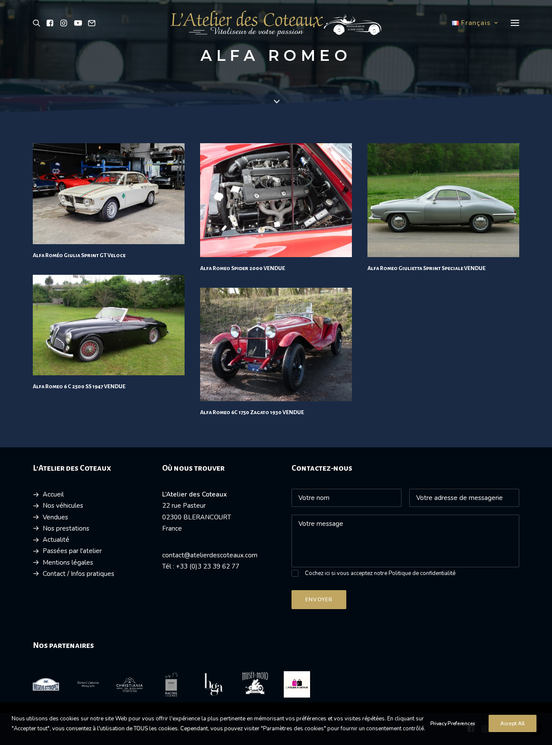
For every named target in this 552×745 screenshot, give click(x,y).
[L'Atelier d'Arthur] (297, 684)
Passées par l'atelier (72, 551)
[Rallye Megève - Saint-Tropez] (46, 684)
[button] (38, 23)
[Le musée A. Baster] (255, 683)
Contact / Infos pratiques (78, 573)
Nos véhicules (63, 505)
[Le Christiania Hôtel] (129, 684)
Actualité (56, 539)
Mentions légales (68, 562)
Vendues (55, 517)
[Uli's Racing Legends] (171, 684)
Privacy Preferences (452, 723)
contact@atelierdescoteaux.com (209, 555)
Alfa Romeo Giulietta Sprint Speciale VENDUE (426, 268)
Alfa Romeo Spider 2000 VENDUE (242, 268)
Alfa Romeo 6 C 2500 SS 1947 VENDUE (79, 387)
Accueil (53, 494)
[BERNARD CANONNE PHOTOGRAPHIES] (88, 684)
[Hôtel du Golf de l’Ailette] (213, 684)
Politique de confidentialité (422, 573)
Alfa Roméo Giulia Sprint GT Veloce (79, 255)
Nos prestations (66, 528)
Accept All (512, 723)
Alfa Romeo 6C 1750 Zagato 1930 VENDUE (252, 412)
